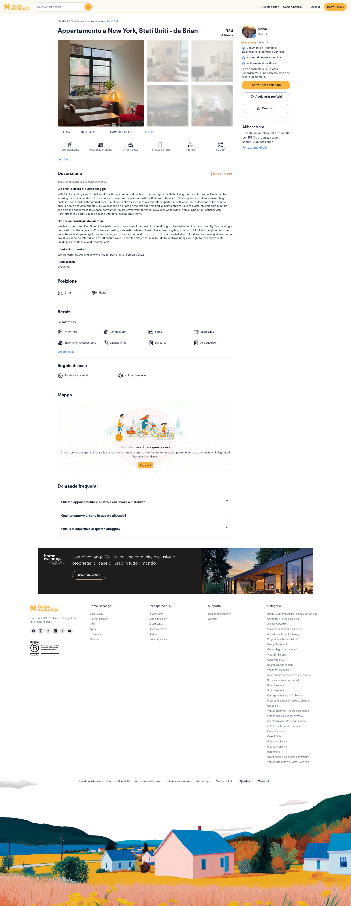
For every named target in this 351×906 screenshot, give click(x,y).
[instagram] (41, 631)
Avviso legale (204, 781)
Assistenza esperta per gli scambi (286, 721)
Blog (92, 623)
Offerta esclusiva (277, 741)
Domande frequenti (219, 613)
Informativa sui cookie (179, 781)
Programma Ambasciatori (282, 639)
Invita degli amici (158, 639)
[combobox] (63, 7)
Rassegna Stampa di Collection (285, 695)
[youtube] (70, 631)
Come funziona (276, 731)
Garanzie (154, 634)
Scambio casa (275, 685)
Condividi (268, 108)
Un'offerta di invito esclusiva (283, 618)
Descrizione (90, 132)
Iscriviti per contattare (266, 85)
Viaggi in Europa (276, 654)
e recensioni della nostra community (288, 756)
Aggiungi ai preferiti (268, 96)
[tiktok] (48, 631)
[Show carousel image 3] (167, 106)
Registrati (145, 465)
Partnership (274, 751)
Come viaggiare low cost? (282, 649)
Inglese (101, 181)
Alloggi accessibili (277, 623)
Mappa (149, 132)
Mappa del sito (224, 781)
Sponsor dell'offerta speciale (283, 680)
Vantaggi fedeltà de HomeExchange (288, 762)
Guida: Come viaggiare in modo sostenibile (292, 613)
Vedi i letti (64, 159)
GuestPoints (156, 623)
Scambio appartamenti (280, 664)
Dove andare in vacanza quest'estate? (289, 675)
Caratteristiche (122, 132)
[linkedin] (55, 631)
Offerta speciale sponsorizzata (285, 716)
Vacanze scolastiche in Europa (285, 629)
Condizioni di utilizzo (91, 781)
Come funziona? (292, 6)
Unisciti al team (98, 618)
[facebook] (33, 631)
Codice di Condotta (118, 781)
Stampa (94, 639)
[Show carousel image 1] (167, 61)
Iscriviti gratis (335, 6)
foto (66, 132)
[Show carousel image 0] (101, 83)
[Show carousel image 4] (212, 106)
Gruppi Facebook (277, 644)
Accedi (315, 6)
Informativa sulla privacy (149, 781)
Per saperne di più (254, 147)
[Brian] (249, 31)
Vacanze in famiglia (278, 670)
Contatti (212, 618)
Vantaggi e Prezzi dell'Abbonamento (288, 710)
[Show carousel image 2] (212, 61)
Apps (93, 629)
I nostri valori (156, 613)
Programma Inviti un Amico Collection (288, 700)
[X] (62, 631)
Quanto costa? (270, 6)
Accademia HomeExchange (283, 634)
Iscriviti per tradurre (222, 173)
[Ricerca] (88, 7)
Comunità (95, 634)
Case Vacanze (275, 659)
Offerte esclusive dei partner (283, 726)
